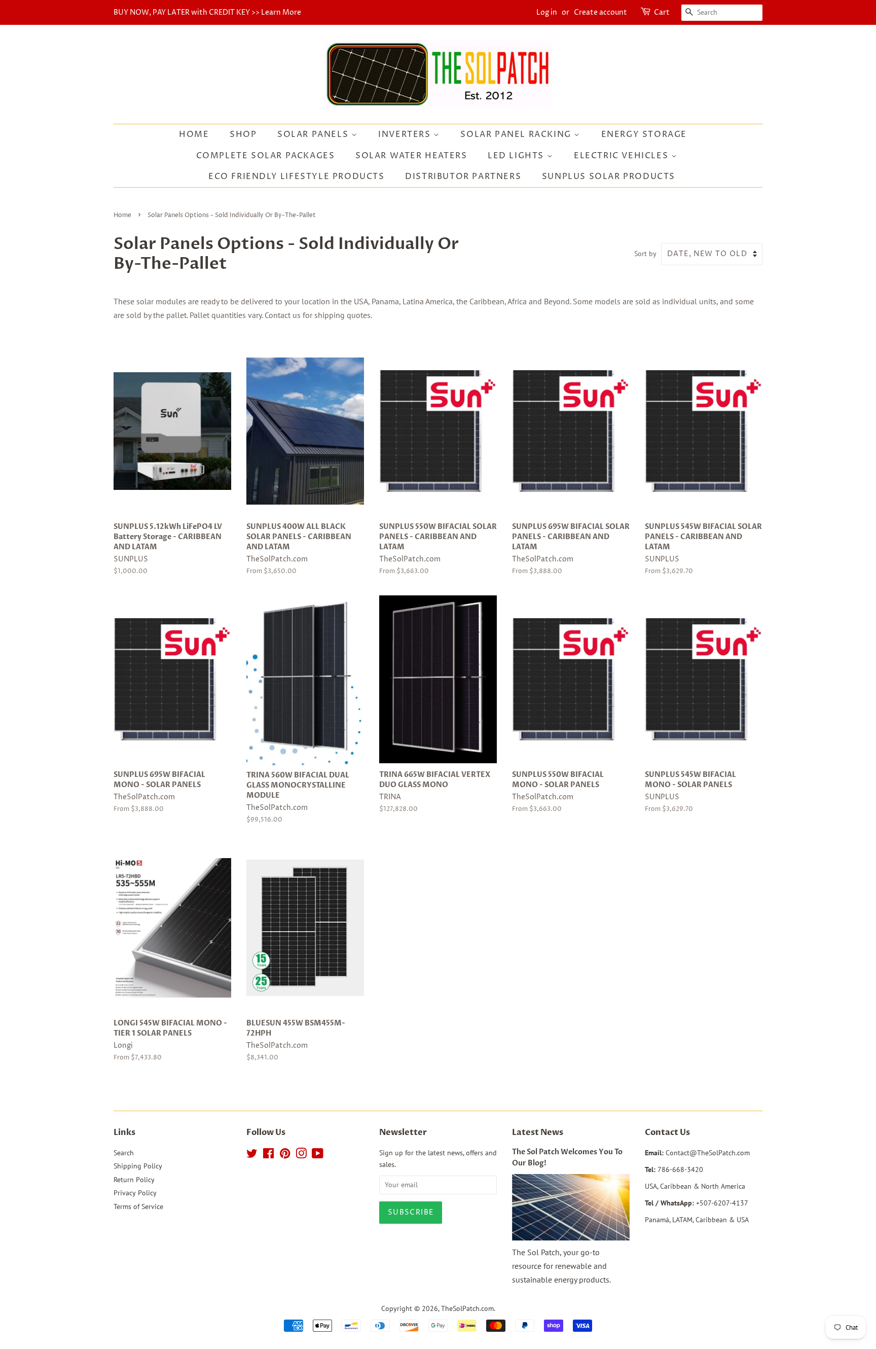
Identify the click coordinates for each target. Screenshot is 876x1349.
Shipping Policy (138, 1165)
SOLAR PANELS (314, 134)
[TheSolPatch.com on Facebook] (268, 1155)
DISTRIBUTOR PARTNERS (463, 176)
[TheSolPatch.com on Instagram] (301, 1155)
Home (122, 215)
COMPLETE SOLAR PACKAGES (265, 155)
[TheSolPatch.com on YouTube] (317, 1155)
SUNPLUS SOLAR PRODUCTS (608, 176)
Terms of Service (138, 1206)
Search (124, 1152)
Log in (546, 12)
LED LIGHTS (517, 155)
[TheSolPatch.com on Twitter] (252, 1155)
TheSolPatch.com (467, 1308)
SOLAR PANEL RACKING (517, 134)
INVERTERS (405, 134)
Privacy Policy (135, 1192)
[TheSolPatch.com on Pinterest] (284, 1155)
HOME (194, 134)
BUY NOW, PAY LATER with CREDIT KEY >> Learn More (207, 12)
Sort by (645, 253)
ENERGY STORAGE (644, 134)
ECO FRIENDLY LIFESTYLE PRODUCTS (296, 176)
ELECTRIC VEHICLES (622, 155)
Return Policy (134, 1179)
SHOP (243, 134)
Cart (662, 12)
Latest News (537, 1132)
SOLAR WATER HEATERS (411, 155)
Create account (600, 12)
